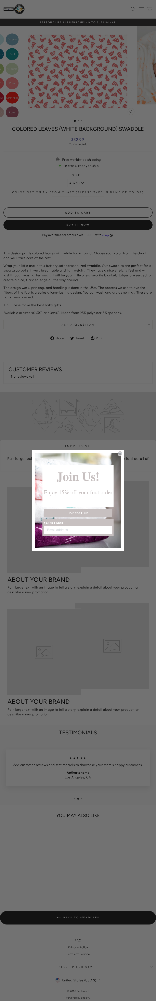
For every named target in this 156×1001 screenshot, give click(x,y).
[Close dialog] (120, 453)
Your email (54, 523)
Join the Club (78, 513)
